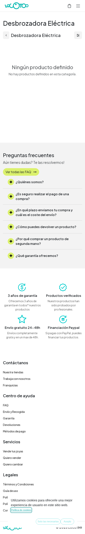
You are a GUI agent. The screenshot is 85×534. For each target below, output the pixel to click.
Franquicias (10, 385)
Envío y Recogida (14, 411)
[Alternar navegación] (78, 6)
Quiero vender (12, 457)
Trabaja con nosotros (16, 378)
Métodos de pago (14, 431)
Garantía (8, 418)
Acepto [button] (67, 521)
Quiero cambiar (13, 464)
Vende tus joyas (13, 451)
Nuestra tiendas (13, 372)
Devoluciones (11, 424)
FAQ (5, 405)
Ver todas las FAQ (19, 172)
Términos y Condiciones (18, 484)
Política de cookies (21, 510)
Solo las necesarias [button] (48, 521)
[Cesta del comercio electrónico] (69, 5)
